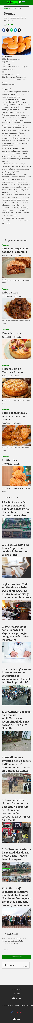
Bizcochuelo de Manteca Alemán (13, 370)
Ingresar (18, 998)
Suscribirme (16, 957)
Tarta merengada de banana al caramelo (15, 250)
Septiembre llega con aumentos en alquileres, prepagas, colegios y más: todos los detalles (15, 633)
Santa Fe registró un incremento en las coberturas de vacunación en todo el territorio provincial (16, 675)
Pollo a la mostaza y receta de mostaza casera (14, 416)
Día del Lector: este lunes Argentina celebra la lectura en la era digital (15, 549)
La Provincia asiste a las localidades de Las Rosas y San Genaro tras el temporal (16, 854)
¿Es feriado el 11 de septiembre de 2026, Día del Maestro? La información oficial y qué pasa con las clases (16, 590)
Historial (16, 994)
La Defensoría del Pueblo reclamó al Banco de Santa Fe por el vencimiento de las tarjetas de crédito (16, 509)
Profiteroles (9, 460)
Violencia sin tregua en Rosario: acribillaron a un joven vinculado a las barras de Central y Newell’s (16, 720)
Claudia (10, 24)
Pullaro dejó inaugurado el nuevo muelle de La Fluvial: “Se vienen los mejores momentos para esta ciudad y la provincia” (16, 897)
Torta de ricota (11, 333)
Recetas (7, 8)
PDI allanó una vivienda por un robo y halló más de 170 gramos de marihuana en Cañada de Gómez (16, 764)
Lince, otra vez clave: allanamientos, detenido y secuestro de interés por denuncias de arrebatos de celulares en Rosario (16, 810)
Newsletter (11, 934)
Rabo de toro (10, 292)
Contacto (16, 989)
